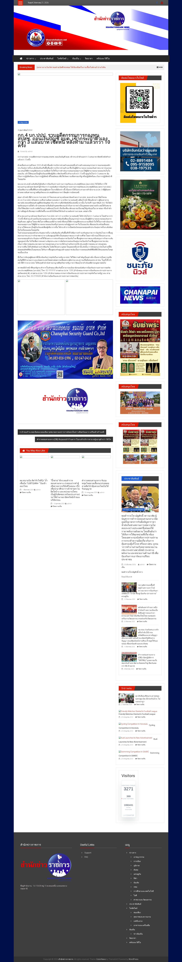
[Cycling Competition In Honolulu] (133, 724)
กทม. (135, 887)
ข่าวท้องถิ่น (138, 934)
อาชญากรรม (23, 122)
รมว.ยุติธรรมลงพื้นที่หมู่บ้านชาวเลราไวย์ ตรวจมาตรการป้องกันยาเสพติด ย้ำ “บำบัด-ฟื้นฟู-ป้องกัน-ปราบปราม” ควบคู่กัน (140, 590)
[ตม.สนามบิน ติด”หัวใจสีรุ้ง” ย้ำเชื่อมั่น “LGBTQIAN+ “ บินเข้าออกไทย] (34, 467)
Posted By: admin (26, 151)
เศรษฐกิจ (137, 874)
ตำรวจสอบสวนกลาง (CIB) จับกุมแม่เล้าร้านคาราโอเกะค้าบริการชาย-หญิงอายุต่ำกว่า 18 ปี (73, 439)
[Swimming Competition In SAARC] (134, 752)
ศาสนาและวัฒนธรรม (143, 900)
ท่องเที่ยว (137, 912)
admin (38, 490)
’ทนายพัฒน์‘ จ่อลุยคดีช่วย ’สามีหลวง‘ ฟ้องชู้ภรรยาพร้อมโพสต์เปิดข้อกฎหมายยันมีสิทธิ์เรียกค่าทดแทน (76, 67)
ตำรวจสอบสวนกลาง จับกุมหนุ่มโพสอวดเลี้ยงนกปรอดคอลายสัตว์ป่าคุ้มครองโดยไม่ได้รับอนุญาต (95, 484)
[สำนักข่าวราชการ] (91, 28)
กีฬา (135, 878)
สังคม (136, 870)
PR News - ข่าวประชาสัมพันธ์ (133, 509)
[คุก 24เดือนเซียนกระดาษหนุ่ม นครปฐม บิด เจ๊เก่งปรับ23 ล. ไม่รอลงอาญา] (126, 698)
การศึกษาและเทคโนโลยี (144, 891)
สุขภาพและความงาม (142, 917)
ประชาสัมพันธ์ (46, 58)
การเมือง (137, 861)
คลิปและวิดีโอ (103, 58)
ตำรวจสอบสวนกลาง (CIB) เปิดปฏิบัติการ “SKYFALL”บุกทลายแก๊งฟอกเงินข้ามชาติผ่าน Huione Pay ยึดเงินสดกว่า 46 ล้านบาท (139, 660)
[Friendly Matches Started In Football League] (138, 711)
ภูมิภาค (136, 865)
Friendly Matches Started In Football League (137, 714)
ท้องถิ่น (75, 58)
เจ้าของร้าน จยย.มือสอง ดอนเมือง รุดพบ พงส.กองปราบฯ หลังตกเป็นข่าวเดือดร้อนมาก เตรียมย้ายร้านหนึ (62, 432)
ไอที (135, 895)
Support (87, 853)
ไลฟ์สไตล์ (61, 58)
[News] (46, 867)
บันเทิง (136, 883)
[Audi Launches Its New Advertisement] (135, 738)
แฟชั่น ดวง (138, 921)
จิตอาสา (89, 58)
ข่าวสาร (30, 58)
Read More (126, 577)
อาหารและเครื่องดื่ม (142, 925)
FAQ (86, 857)
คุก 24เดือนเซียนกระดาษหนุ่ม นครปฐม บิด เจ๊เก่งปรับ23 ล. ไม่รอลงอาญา (147, 699)
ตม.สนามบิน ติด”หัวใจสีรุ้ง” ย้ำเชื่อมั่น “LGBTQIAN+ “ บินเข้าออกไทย (34, 483)
